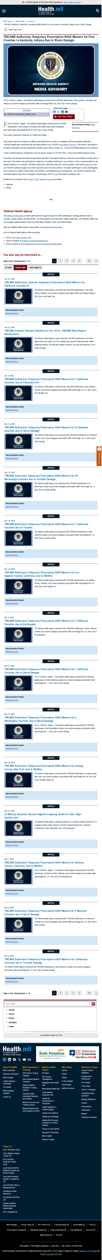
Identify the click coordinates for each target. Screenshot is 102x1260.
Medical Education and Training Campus (31, 1103)
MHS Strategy (8, 1077)
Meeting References (88, 1099)
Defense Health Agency (15, 216)
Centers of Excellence (50, 1113)
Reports (84, 1113)
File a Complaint (9, 1212)
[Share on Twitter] (58, 111)
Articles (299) (20, 267)
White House (44, 1235)
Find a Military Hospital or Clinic (11, 1154)
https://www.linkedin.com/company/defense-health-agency (41, 244)
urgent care (89, 164)
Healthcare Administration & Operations (48, 1101)
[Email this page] (66, 111)
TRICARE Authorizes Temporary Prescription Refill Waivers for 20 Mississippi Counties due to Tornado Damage (41, 477)
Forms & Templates (88, 1089)
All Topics (45, 1073)
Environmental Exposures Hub (47, 1093)
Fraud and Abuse (60, 1225)
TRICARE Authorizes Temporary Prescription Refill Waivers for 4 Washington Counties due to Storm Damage (40, 719)
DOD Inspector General (15, 1230)
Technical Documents (89, 1117)
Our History (7, 1087)
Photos (11, 1018)
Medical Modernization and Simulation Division (31, 1109)
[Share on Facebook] (54, 111)
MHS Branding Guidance (8, 1092)
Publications (85, 1110)
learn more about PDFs (50, 1254)
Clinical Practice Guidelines (87, 1071)
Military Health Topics (49, 1068)
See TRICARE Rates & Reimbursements (11, 1186)
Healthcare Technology (50, 1116)
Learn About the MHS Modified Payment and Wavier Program (11, 1170)
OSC (57, 1235)
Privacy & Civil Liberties (50, 1129)
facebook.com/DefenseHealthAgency (34, 241)
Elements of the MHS (11, 1074)
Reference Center (89, 1067)
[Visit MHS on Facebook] (14, 1060)
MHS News (67, 1067)
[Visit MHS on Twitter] (19, 1060)
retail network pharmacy (67, 144)
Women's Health (48, 1139)
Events (11, 1014)
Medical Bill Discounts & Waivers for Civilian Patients (50, 1123)
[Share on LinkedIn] (62, 111)
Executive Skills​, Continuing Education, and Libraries (30, 1096)
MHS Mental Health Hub (51, 1089)
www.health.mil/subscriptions (52, 227)
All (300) (8, 267)
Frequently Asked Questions (87, 1094)
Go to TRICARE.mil (10, 1150)
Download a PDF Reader (88, 1251)
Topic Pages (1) (35, 267)
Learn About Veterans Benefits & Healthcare (11, 1177)
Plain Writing (74, 1230)
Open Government (57, 1230)
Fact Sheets (85, 1082)
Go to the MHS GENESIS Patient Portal (9, 1162)
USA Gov (89, 1230)
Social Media (66, 1084)
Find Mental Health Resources (10, 1192)
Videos (11, 1026)
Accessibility (77, 1225)
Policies (84, 1103)
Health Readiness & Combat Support (49, 1108)
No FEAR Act (43, 1225)
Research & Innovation (50, 1132)
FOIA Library (85, 1086)
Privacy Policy (26, 1225)
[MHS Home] (18, 1055)
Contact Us (7, 1097)
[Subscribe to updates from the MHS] (29, 1060)
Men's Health (47, 1136)
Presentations (86, 1106)
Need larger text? (15, 29)
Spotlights (13, 1022)
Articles (12, 1010)
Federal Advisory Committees (9, 1082)
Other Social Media (64, 116)
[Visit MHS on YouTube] (24, 1060)
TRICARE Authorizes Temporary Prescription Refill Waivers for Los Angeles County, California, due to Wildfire (41, 574)
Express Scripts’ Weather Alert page (40, 179)
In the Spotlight (67, 1081)
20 (89, 261)
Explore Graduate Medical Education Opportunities (9, 1206)
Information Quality (37, 1230)
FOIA (91, 1225)
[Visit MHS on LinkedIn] (9, 1060)
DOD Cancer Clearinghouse (47, 1077)
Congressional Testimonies (86, 1077)
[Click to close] (99, 449)
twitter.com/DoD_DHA (23, 237)
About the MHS (10, 1067)
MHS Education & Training (31, 1068)
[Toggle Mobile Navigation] (4, 11)
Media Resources (12, 313)
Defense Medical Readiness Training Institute (29, 1087)
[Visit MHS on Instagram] (4, 1060)
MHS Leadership (9, 1070)
